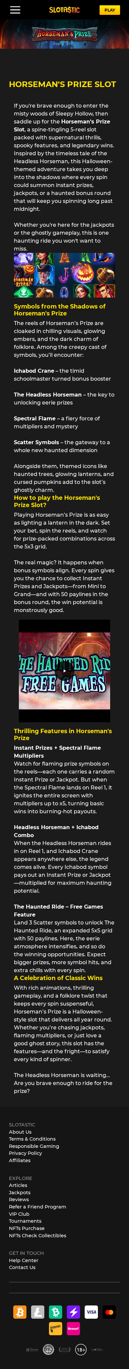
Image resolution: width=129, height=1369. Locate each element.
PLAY (110, 10)
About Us (20, 1132)
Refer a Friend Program (37, 1207)
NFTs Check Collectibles (37, 1236)
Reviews (19, 1200)
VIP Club (19, 1214)
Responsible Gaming (34, 1146)
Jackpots (19, 1193)
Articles (18, 1185)
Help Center (23, 1260)
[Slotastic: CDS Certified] (97, 1349)
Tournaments (25, 1221)
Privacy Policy (25, 1153)
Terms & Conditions (32, 1139)
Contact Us (22, 1267)
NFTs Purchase (27, 1228)
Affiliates (19, 1160)
